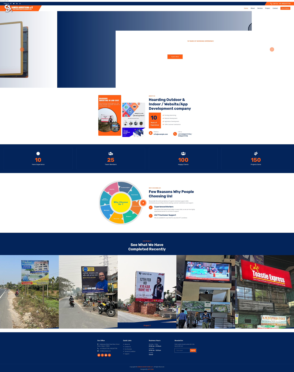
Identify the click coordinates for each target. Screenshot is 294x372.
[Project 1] (29, 292)
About (253, 8)
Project (267, 8)
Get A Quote (285, 8)
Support (127, 354)
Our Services (128, 349)
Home (246, 8)
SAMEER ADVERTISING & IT (145, 367)
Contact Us (128, 346)
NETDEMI (151, 369)
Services (260, 8)
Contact (275, 8)
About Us (127, 344)
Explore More (113, 55)
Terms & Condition (130, 351)
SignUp (193, 350)
